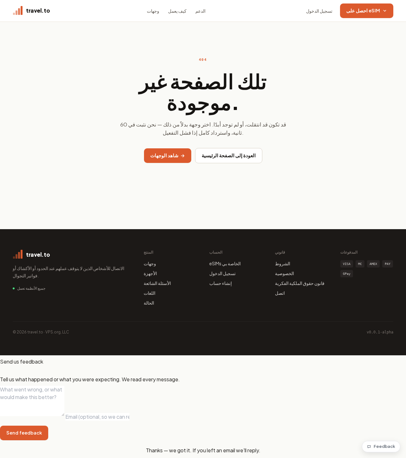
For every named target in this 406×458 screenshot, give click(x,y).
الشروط (282, 263)
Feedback (384, 446)
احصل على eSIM (363, 10)
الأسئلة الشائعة (157, 283)
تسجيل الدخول (319, 11)
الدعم (200, 11)
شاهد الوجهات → (167, 155)
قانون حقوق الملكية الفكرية (299, 283)
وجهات (153, 11)
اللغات (149, 293)
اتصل (280, 293)
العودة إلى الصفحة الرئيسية (229, 155)
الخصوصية (284, 273)
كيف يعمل (177, 11)
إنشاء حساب (220, 283)
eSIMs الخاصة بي (225, 263)
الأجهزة (150, 273)
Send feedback (24, 432)
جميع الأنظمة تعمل (31, 288)
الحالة (149, 303)
